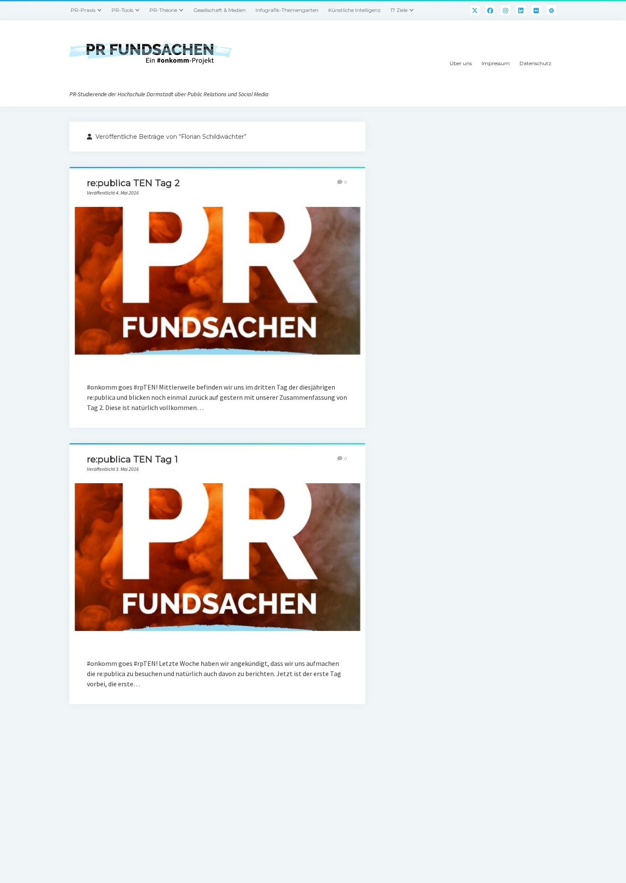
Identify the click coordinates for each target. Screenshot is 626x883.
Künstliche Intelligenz (354, 10)
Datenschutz (535, 63)
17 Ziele (399, 10)
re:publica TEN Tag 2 (133, 183)
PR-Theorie (163, 10)
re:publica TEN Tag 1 (132, 459)
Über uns (461, 63)
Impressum (496, 63)
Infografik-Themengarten (287, 10)
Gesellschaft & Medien (219, 10)
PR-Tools (122, 10)
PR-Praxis (83, 10)
